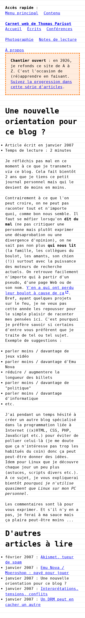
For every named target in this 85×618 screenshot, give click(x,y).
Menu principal (21, 13)
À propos (14, 50)
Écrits (34, 29)
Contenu (52, 13)
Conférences (59, 29)
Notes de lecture (58, 39)
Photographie (19, 39)
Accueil (13, 29)
